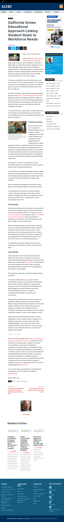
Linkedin (51, 495)
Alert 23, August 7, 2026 (52, 88)
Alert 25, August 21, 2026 (53, 83)
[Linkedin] (17, 48)
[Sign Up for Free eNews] (50, 507)
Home (9, 15)
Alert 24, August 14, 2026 (53, 86)
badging (26, 280)
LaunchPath (29, 262)
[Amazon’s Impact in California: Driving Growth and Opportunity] (39, 431)
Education (15, 15)
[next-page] (11, 474)
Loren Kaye (12, 45)
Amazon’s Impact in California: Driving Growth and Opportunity (38, 441)
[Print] (25, 48)
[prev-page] (9, 474)
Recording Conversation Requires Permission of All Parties (36, 390)
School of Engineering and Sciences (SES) (30, 95)
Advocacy (48, 119)
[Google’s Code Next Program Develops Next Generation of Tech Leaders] (13, 431)
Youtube (52, 504)
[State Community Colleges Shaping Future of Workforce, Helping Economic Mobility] (26, 431)
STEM (14, 381)
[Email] (21, 48)
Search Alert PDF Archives (53, 106)
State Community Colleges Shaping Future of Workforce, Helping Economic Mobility (25, 443)
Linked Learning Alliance (15, 214)
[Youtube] (50, 502)
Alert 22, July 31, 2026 (52, 91)
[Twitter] (13, 48)
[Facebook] (9, 48)
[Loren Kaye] (26, 405)
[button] (61, 6)
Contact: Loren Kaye (14, 334)
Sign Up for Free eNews (54, 510)
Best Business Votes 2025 (53, 103)
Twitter (51, 500)
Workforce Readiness (22, 381)
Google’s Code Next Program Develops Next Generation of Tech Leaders (12, 442)
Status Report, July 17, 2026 (53, 96)
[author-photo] (9, 451)
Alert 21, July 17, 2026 (52, 93)
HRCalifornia (49, 121)
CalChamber (49, 116)
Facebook (52, 490)
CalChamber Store (51, 124)
